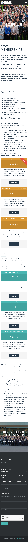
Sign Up (14, 296)
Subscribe (14, 182)
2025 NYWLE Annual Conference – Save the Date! (12, 476)
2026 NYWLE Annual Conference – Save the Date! (12, 465)
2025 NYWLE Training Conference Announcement (10, 470)
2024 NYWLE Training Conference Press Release (14, 481)
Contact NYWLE (8, 441)
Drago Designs (18, 538)
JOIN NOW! (22, 441)
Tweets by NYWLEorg (5, 488)
